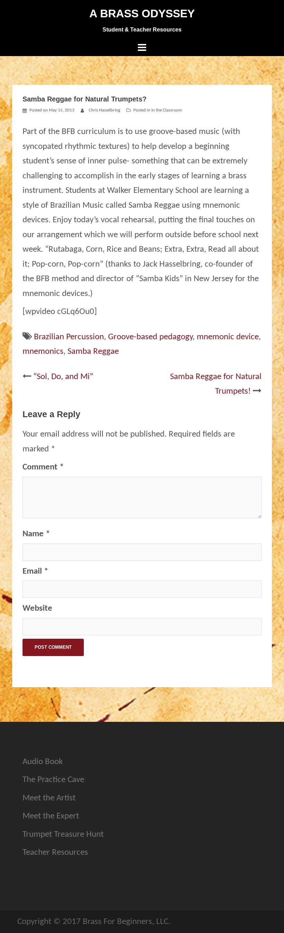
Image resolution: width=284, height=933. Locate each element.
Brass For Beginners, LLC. (126, 921)
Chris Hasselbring (104, 110)
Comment (43, 467)
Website (37, 608)
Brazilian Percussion (69, 337)
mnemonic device (228, 337)
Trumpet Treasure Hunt (63, 834)
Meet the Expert (51, 816)
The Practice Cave (53, 779)
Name (36, 534)
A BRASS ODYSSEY (142, 13)
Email (35, 571)
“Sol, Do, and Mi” (63, 377)
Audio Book (43, 761)
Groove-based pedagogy (150, 337)
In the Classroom (166, 110)
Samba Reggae (93, 351)
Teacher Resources (55, 852)
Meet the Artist (49, 798)
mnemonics (43, 351)
